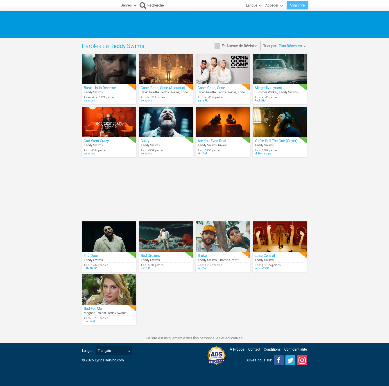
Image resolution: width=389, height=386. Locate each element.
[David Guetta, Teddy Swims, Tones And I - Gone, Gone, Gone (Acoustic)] (166, 69)
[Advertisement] (194, 24)
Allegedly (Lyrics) (268, 88)
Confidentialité (295, 349)
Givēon (223, 145)
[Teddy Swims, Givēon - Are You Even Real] (223, 122)
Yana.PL (203, 100)
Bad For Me (93, 308)
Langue (251, 5)
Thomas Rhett (228, 260)
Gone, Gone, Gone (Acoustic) (163, 88)
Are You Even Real (212, 141)
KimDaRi (203, 153)
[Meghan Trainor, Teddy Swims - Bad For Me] (109, 289)
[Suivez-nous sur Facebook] (279, 360)
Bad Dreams (150, 255)
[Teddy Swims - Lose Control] (280, 236)
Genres (126, 5)
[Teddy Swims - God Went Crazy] (109, 122)
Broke (202, 255)
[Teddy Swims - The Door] (109, 236)
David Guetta (150, 92)
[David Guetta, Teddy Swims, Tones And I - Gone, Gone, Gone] (223, 69)
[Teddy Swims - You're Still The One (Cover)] (280, 122)
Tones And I (189, 92)
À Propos (237, 349)
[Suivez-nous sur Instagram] (302, 360)
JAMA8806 (90, 268)
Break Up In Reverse (100, 88)
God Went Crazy (96, 141)
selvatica (89, 100)
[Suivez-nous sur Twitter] (290, 360)
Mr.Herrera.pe (263, 153)
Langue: (88, 351)
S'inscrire (297, 5)
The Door (91, 255)
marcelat (89, 321)
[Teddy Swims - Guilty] (166, 122)
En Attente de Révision (240, 46)
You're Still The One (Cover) (276, 141)
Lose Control (265, 255)
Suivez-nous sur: (259, 360)
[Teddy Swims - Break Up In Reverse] (109, 69)
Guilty (145, 141)
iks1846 (146, 268)
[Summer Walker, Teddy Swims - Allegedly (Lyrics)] (280, 69)
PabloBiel (260, 100)
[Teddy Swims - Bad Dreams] (166, 236)
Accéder (271, 5)
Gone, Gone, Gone (211, 88)
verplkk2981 (262, 268)
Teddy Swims (93, 92)
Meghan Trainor (95, 313)
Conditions (272, 349)
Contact (254, 349)
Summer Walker (266, 92)
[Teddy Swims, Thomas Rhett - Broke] (223, 236)
